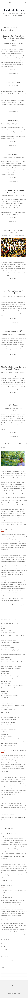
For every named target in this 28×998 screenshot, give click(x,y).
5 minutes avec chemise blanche (13, 231)
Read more (13, 69)
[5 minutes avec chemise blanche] (13, 247)
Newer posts (23, 443)
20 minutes (13, 405)
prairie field (4, 950)
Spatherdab (4, 972)
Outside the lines (5, 946)
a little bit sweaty (13, 82)
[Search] (26, 2)
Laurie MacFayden (14, 10)
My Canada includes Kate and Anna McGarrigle (13, 368)
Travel (3, 975)
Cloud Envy (4, 943)
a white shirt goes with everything (13, 292)
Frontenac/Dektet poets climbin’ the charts (14, 191)
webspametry (13, 154)
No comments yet (13, 73)
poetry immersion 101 (14, 331)
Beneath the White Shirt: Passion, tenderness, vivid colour (13, 38)
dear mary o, (13, 120)
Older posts (5, 443)
